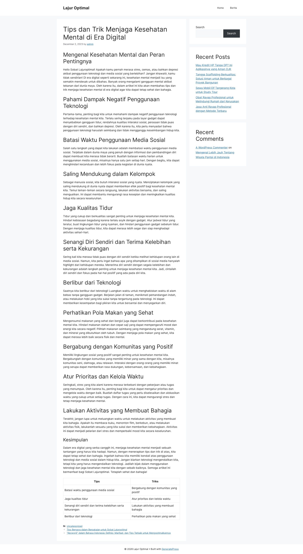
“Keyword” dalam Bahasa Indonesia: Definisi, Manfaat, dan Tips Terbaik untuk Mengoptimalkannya (119, 533)
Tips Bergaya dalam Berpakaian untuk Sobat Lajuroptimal (97, 529)
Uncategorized (74, 526)
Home (220, 7)
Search (200, 27)
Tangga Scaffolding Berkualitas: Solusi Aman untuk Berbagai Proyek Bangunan (216, 78)
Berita (233, 7)
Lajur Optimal (76, 8)
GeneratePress (170, 549)
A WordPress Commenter (212, 147)
